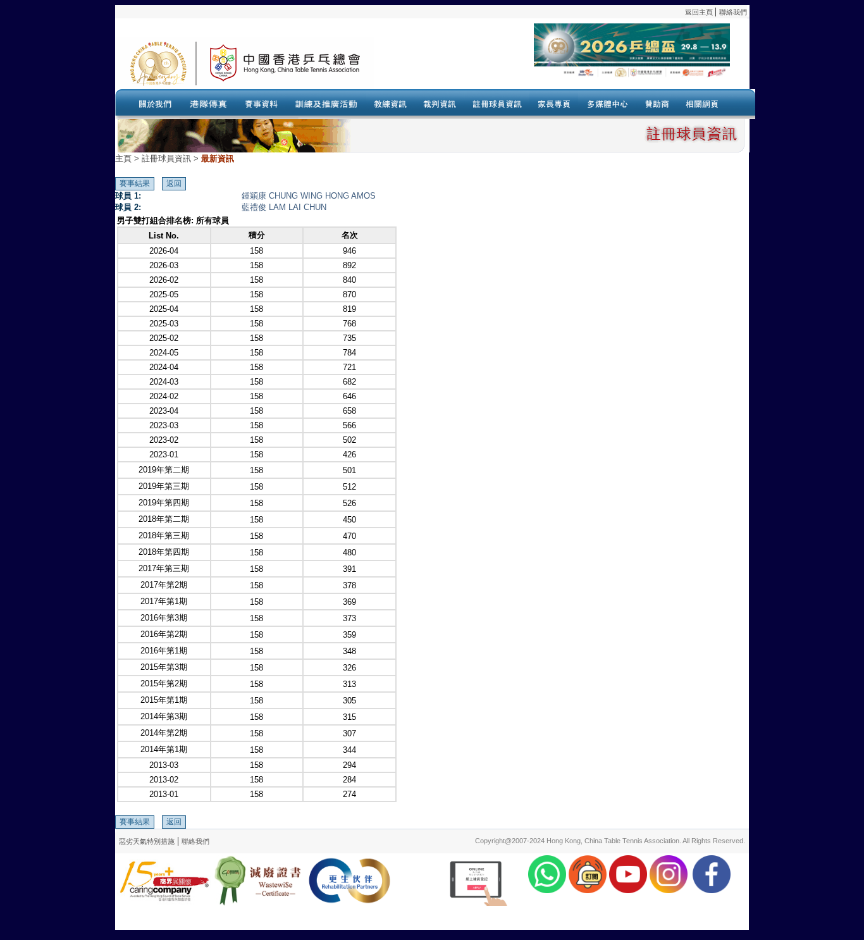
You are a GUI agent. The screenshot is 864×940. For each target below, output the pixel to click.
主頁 (123, 158)
